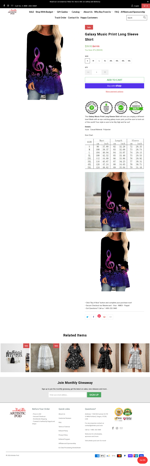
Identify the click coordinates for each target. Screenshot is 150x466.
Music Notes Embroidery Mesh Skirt (45, 357)
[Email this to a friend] (110, 317)
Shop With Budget (44, 12)
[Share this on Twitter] (87, 317)
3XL (117, 61)
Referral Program (64, 439)
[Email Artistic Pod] (12, 6)
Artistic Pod (15, 455)
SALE (31, 12)
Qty (86, 67)
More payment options (114, 92)
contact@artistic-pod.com (94, 425)
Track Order (60, 17)
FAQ (117, 12)
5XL (129, 61)
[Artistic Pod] (12, 12)
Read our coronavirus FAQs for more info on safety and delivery (75, 2)
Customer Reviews (65, 418)
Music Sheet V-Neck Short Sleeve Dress (135, 357)
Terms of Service (64, 427)
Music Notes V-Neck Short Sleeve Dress (75, 357)
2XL (111, 61)
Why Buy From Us (102, 12)
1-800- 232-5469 (95, 430)
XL (105, 61)
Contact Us (73, 17)
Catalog (76, 12)
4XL (123, 61)
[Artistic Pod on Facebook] (4, 6)
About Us (88, 12)
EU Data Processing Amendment (70, 448)
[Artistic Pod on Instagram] (8, 6)
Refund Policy (63, 431)
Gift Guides (62, 12)
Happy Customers (89, 17)
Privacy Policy (63, 435)
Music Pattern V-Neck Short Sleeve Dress (105, 357)
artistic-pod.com (93, 440)
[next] (78, 63)
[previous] (10, 63)
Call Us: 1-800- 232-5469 (26, 6)
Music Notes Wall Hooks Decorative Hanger (15, 357)
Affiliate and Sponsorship (133, 12)
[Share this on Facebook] (93, 317)
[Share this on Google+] (104, 317)
